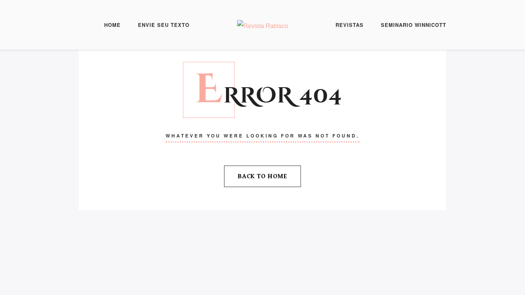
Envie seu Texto (163, 24)
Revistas (350, 24)
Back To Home (262, 176)
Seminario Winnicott (413, 24)
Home (112, 24)
